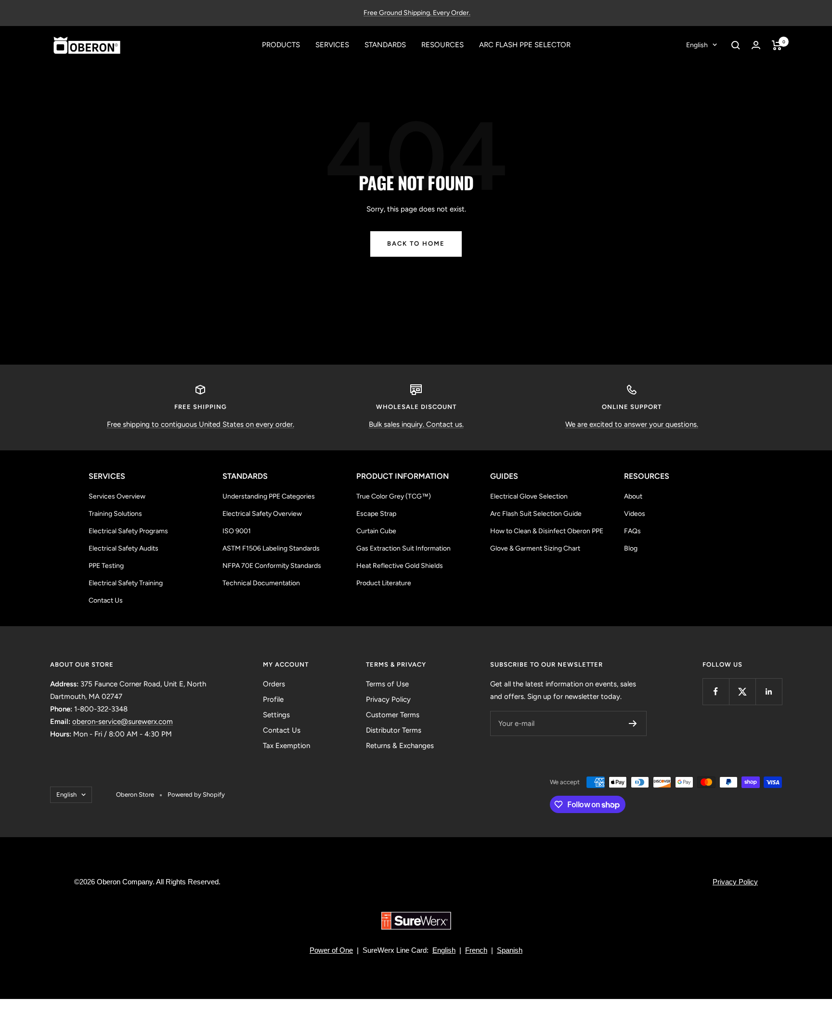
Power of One (331, 950)
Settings (276, 714)
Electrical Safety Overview (262, 514)
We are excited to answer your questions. (631, 424)
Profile (273, 699)
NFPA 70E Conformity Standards (271, 566)
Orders (274, 684)
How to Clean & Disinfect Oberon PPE (546, 531)
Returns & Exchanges (400, 745)
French (476, 950)
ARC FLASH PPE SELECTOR (525, 44)
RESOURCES (442, 44)
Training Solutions (115, 514)
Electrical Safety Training (126, 583)
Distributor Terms (393, 730)
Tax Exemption (286, 745)
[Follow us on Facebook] (715, 691)
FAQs (632, 531)
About (633, 496)
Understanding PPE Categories (268, 496)
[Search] (735, 45)
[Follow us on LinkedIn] (768, 691)
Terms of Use (387, 684)
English (697, 45)
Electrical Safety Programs (128, 531)
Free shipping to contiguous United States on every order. (200, 424)
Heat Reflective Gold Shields (399, 566)
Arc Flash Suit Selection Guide (536, 514)
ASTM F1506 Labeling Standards (271, 548)
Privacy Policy (388, 699)
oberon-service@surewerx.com (122, 721)
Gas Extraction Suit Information (403, 548)
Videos (634, 514)
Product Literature (383, 583)
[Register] (633, 723)
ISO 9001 (236, 531)
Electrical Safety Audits (123, 548)
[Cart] (777, 45)
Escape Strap (376, 514)
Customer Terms (392, 714)
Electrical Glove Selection (529, 496)
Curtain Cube (376, 531)
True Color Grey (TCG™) (393, 496)
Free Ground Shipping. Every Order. (417, 13)
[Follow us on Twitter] (742, 691)
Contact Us (106, 600)
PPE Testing (106, 566)
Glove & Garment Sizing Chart (535, 548)
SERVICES (332, 44)
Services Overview (117, 496)
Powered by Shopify (196, 794)
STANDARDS (385, 44)
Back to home (416, 243)
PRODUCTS (281, 44)
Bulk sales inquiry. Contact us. (416, 424)
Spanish (509, 950)
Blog (630, 548)
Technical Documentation (261, 583)
